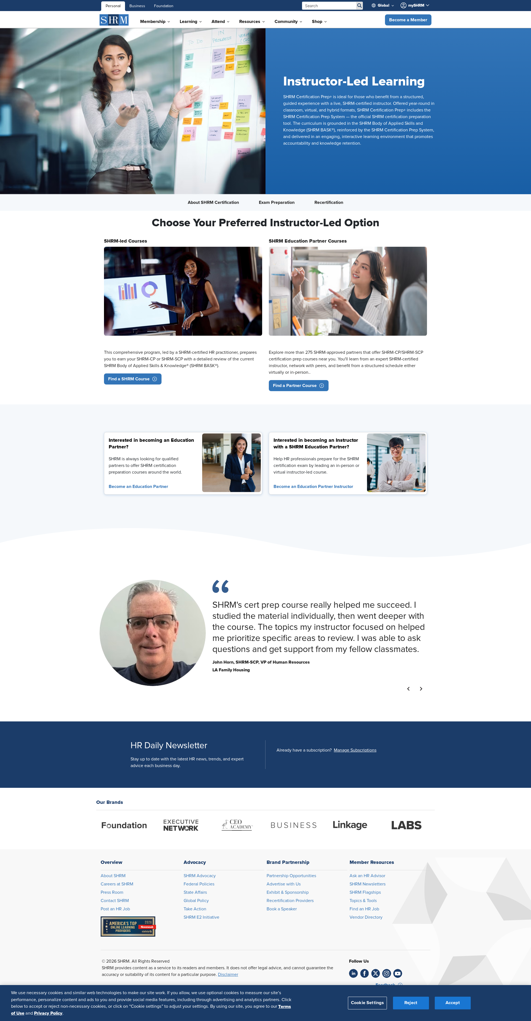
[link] (231, 462)
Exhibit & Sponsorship (288, 892)
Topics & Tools (363, 900)
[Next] (421, 689)
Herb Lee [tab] (223, 699)
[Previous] (408, 689)
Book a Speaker (282, 909)
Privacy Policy (48, 1013)
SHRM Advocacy (200, 876)
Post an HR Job (115, 909)
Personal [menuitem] (113, 6)
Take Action (195, 909)
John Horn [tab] (216, 699)
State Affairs (195, 892)
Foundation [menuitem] (163, 6)
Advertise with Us (284, 884)
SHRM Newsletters (368, 884)
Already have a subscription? (304, 750)
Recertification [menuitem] (328, 202)
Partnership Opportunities (291, 876)
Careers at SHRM (117, 884)
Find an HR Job (364, 909)
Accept (453, 1003)
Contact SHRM (115, 900)
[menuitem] (384, 5)
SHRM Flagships (365, 892)
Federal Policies (199, 884)
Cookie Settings (367, 1003)
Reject (410, 1003)
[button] (408, 19)
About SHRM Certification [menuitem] (213, 202)
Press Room (112, 892)
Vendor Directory (366, 917)
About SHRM (113, 876)
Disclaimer (228, 974)
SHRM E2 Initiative (201, 917)
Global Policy (196, 900)
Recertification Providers (290, 900)
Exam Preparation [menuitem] (277, 202)
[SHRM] (114, 20)
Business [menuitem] (137, 6)
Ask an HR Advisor (367, 876)
